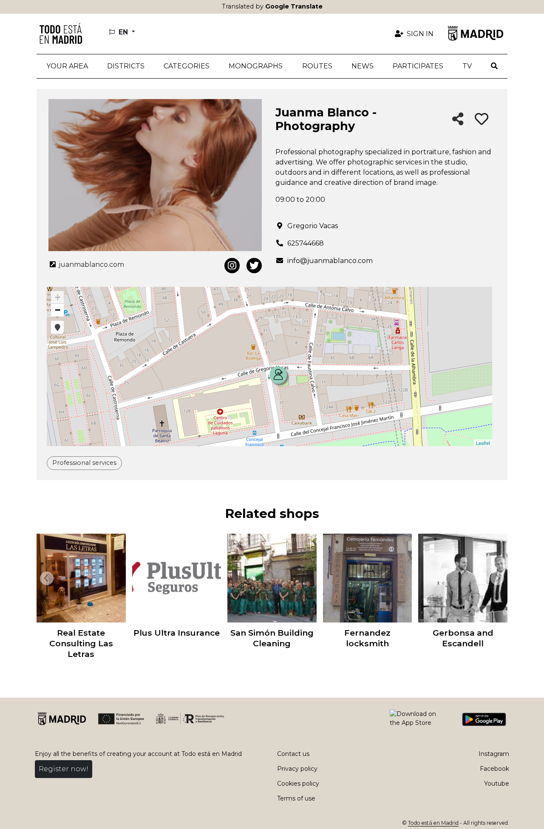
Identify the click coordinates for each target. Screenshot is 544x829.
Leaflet (483, 442)
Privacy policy (297, 768)
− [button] (57, 310)
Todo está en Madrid (433, 823)
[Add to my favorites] (481, 119)
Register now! (63, 769)
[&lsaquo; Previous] (45, 578)
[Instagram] (232, 265)
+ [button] (57, 297)
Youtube (496, 783)
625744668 (305, 243)
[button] (125, 66)
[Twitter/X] (254, 265)
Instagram (494, 754)
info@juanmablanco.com (330, 261)
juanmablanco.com (90, 264)
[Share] (458, 119)
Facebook (494, 768)
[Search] (494, 66)
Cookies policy (298, 783)
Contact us (293, 754)
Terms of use (296, 798)
